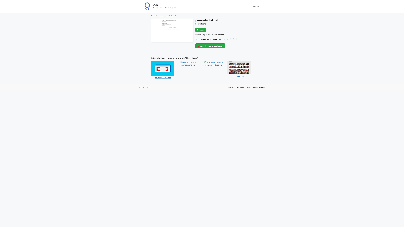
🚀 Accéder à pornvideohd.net (210, 46)
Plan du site (240, 87)
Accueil (256, 6)
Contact (248, 87)
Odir (156, 5)
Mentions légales (259, 87)
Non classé (159, 16)
